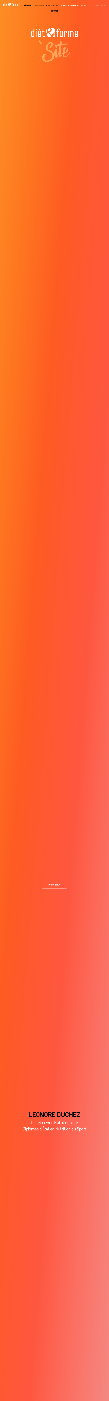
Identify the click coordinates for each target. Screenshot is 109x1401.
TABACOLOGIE (39, 5)
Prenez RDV (54, 884)
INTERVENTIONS (52, 5)
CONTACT (54, 11)
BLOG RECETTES (87, 5)
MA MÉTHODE (26, 5)
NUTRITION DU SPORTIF (70, 5)
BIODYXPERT (101, 5)
